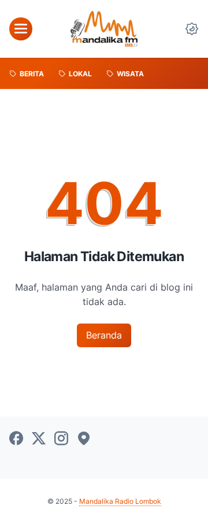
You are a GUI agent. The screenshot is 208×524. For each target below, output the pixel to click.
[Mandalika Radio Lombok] (104, 29)
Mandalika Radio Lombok (120, 501)
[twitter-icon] (39, 439)
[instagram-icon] (61, 439)
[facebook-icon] (16, 439)
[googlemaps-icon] (84, 439)
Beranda (104, 335)
